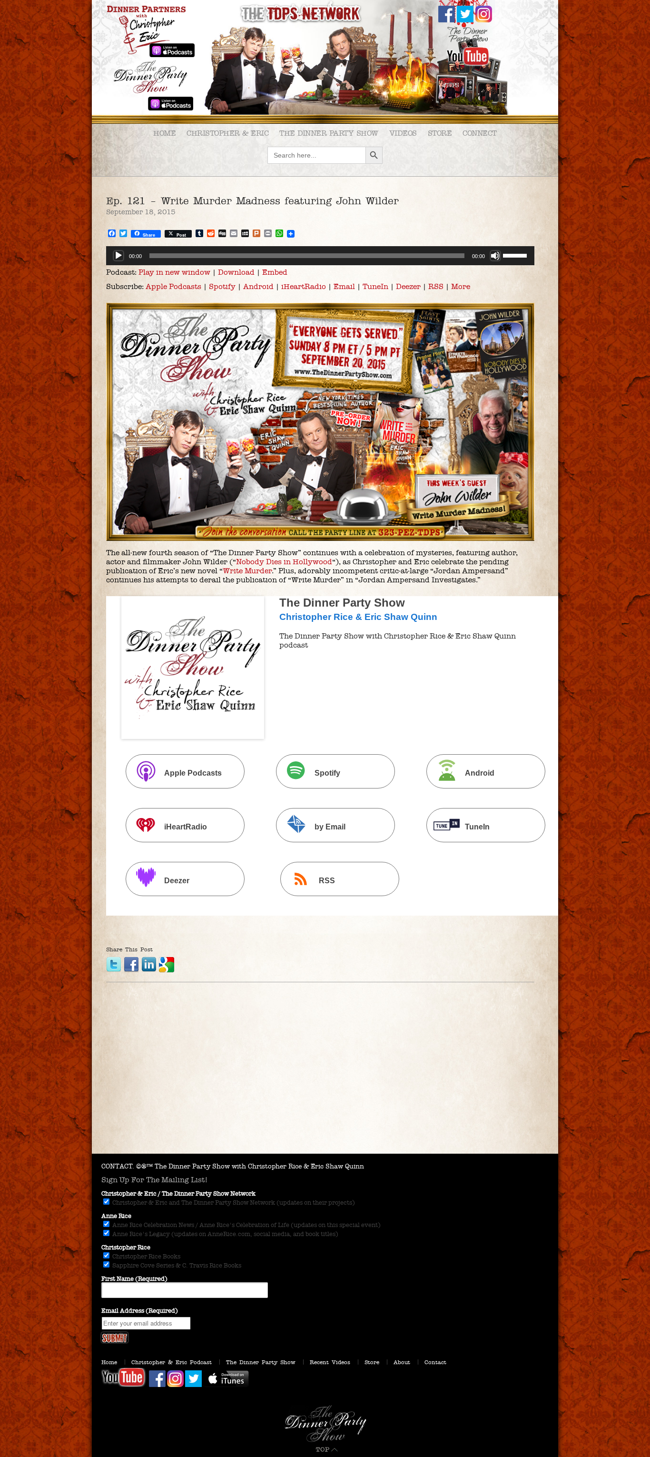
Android (258, 286)
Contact (435, 1362)
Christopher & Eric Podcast (171, 1362)
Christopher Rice (125, 1247)
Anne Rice (116, 1216)
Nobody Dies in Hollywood (284, 561)
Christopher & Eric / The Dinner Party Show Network (178, 1193)
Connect (480, 133)
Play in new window (174, 272)
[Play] (118, 255)
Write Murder (247, 570)
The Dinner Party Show (328, 133)
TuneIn (375, 286)
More (460, 286)
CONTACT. (117, 1166)
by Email (330, 827)
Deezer (408, 286)
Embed (274, 272)
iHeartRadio (303, 286)
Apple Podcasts (173, 286)
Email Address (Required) (139, 1310)
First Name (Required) (134, 1279)
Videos (403, 133)
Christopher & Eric (227, 133)
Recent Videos (330, 1362)
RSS (435, 286)
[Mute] (495, 255)
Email (344, 286)
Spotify (222, 286)
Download (236, 272)
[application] (320, 255)
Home (164, 133)
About (402, 1362)
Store (440, 133)
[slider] (516, 254)
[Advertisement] (325, 1082)
